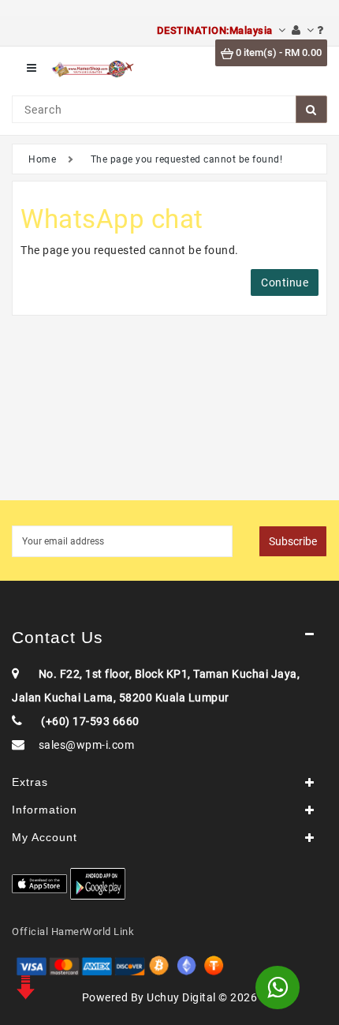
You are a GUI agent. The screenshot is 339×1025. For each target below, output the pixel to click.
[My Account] (303, 30)
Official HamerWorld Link (73, 931)
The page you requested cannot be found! (187, 159)
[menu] (31, 68)
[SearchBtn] (311, 109)
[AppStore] (39, 883)
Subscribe (293, 541)
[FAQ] (320, 30)
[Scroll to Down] (23, 985)
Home (42, 159)
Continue (284, 282)
